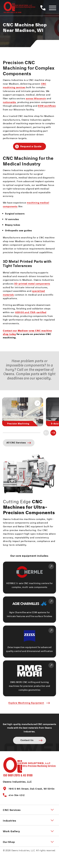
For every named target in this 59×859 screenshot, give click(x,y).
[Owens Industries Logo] (29, 766)
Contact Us (27, 740)
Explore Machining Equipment (26, 702)
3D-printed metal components (32, 283)
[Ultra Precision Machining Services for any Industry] (19, 8)
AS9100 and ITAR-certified (30, 312)
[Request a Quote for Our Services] (44, 7)
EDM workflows (47, 105)
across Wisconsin (36, 98)
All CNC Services (16, 442)
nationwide (9, 102)
